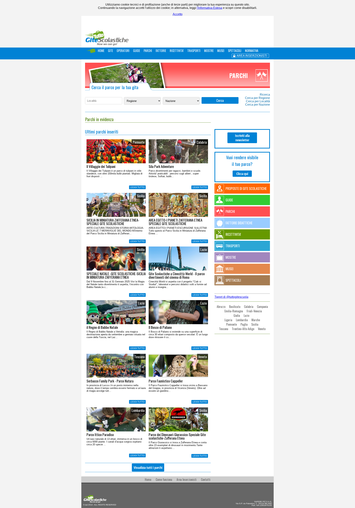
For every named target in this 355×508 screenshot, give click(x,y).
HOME (101, 50)
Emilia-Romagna (233, 311)
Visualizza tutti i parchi (148, 467)
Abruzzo (221, 306)
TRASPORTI (193, 50)
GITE (110, 50)
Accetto (177, 14)
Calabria (248, 306)
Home (148, 479)
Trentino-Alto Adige (243, 329)
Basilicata (234, 306)
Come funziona (164, 479)
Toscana (223, 329)
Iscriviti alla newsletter (242, 137)
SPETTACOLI (234, 50)
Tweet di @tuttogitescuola (231, 296)
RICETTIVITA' (177, 50)
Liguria (228, 320)
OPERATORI (123, 50)
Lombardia (242, 320)
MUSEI (220, 50)
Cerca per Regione (257, 97)
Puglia (244, 324)
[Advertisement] (242, 365)
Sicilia (254, 324)
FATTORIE (161, 50)
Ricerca (265, 94)
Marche (255, 320)
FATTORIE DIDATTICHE (239, 222)
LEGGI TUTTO (137, 187)
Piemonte (231, 324)
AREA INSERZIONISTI (251, 55)
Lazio (246, 315)
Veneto (262, 329)
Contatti (205, 479)
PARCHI (148, 50)
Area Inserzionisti (187, 479)
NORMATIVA (251, 50)
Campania (262, 306)
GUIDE (136, 50)
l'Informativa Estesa (209, 7)
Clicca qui (242, 173)
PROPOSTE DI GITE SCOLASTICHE (246, 188)
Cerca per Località (258, 101)
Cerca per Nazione (257, 104)
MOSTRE (209, 50)
